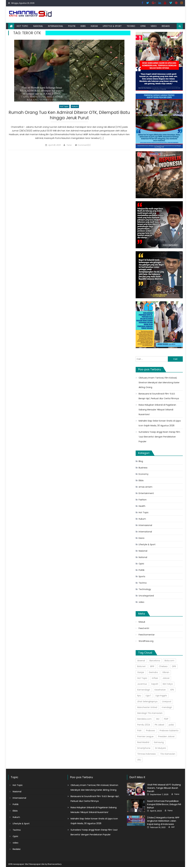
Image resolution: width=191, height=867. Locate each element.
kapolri (154, 683)
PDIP (166, 718)
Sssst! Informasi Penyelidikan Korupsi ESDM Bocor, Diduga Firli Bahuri (164, 804)
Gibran (165, 672)
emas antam (145, 486)
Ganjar (140, 672)
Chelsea (163, 666)
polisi (171, 724)
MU (157, 718)
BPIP (152, 666)
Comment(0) (84, 145)
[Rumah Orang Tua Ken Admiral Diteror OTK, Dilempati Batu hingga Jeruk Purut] (69, 71)
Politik (72, 26)
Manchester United (147, 707)
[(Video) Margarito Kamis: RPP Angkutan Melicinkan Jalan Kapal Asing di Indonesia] (136, 821)
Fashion (143, 499)
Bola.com (169, 660)
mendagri (167, 707)
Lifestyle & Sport (112, 26)
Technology (145, 589)
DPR (174, 666)
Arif (172, 827)
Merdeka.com (144, 718)
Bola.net (141, 666)
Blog (141, 461)
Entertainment (146, 493)
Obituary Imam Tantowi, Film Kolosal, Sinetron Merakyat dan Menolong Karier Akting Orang (159, 382)
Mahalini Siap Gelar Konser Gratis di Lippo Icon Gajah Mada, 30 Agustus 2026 (160, 423)
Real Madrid (143, 742)
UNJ (139, 759)
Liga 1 (148, 695)
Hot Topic (22, 26)
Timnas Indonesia (146, 753)
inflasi (155, 678)
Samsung (159, 742)
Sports (142, 576)
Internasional (55, 26)
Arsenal (141, 660)
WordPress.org (146, 641)
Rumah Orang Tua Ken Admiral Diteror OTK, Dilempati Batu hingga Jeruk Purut (69, 115)
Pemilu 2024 (143, 724)
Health (142, 506)
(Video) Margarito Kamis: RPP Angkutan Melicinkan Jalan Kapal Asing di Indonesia (163, 821)
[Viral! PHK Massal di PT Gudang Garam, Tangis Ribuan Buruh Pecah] (136, 789)
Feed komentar (147, 634)
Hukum (94, 26)
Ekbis (83, 26)
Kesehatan (160, 689)
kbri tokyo (168, 683)
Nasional (38, 26)
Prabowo (150, 730)
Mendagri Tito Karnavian (149, 713)
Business (143, 467)
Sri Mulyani (160, 748)
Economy (143, 474)
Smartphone (143, 748)
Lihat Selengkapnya (147, 701)
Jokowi (165, 678)
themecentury (54, 864)
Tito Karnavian (167, 753)
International (145, 531)
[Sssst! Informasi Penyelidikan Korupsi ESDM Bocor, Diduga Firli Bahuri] (136, 805)
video (154, 26)
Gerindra (153, 672)
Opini (142, 26)
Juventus (142, 683)
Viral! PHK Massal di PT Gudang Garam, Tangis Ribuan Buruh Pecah (164, 788)
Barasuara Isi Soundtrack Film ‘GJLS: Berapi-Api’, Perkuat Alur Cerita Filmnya (159, 396)
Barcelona (155, 660)
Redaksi (166, 26)
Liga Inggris (161, 695)
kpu (139, 695)
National (143, 557)
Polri (139, 730)
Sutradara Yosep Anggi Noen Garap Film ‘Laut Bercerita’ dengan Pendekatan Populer (159, 436)
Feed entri (144, 628)
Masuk (142, 621)
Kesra (141, 538)
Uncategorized (146, 595)
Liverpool (166, 701)
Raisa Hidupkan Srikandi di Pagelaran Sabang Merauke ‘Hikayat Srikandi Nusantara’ (157, 409)
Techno (131, 26)
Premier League (145, 736)
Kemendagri (143, 689)
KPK (172, 689)
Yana (68, 145)
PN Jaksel (159, 724)
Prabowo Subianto (169, 730)
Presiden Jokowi (166, 736)
